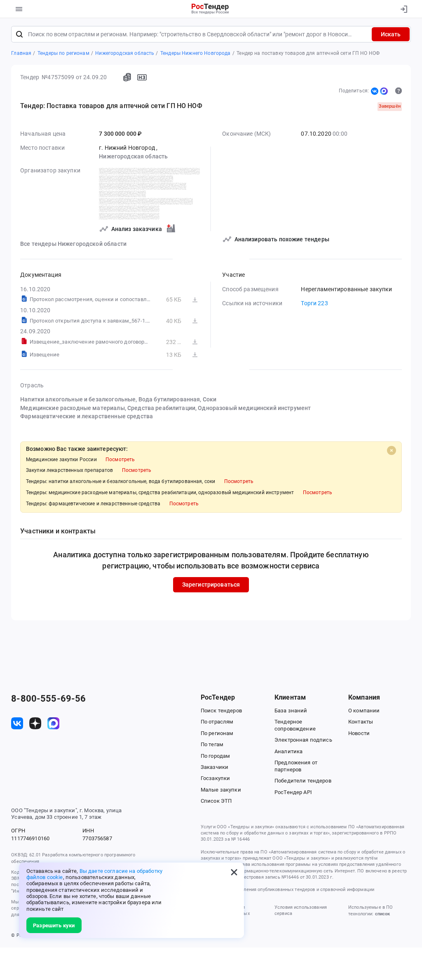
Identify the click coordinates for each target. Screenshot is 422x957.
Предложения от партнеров (295, 766)
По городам (215, 756)
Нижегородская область (133, 156)
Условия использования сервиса (300, 910)
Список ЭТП (216, 801)
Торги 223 (314, 303)
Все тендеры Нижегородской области (73, 243)
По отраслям (217, 722)
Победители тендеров (302, 781)
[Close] (391, 450)
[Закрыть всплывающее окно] (234, 872)
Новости (359, 733)
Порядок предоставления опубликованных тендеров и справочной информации (287, 889)
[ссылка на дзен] (35, 723)
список (382, 914)
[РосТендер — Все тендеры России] (210, 9)
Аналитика (288, 751)
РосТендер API (293, 792)
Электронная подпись (303, 740)
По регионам (217, 733)
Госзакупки (215, 778)
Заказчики (214, 767)
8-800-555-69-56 (48, 699)
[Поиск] (19, 34)
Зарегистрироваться (211, 584)
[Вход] (402, 9)
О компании (364, 710)
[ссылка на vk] (17, 723)
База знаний (290, 710)
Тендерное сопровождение (295, 725)
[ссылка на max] (53, 723)
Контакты (360, 722)
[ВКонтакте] (374, 91)
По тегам (212, 744)
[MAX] (383, 91)
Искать (391, 34)
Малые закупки (221, 790)
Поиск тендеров (221, 710)
